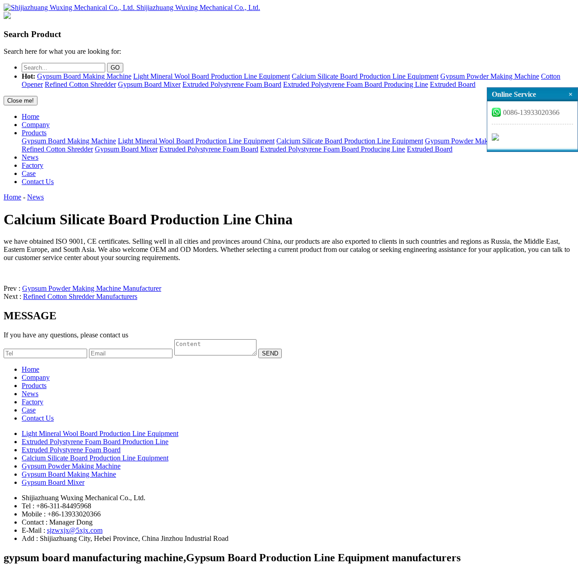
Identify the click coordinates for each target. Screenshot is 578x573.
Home (30, 116)
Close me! (20, 100)
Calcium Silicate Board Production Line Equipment (365, 76)
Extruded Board (452, 84)
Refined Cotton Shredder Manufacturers (80, 296)
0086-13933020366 (531, 112)
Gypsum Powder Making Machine (489, 76)
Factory (32, 165)
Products (34, 133)
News (30, 157)
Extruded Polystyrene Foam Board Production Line (95, 441)
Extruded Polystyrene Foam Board (231, 84)
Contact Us (38, 181)
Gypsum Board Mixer (149, 84)
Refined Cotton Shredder (80, 84)
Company (36, 124)
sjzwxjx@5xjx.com (75, 530)
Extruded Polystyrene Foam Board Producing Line (355, 84)
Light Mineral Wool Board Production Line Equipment (211, 76)
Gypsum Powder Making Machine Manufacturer (91, 288)
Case (29, 173)
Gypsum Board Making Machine (84, 76)
